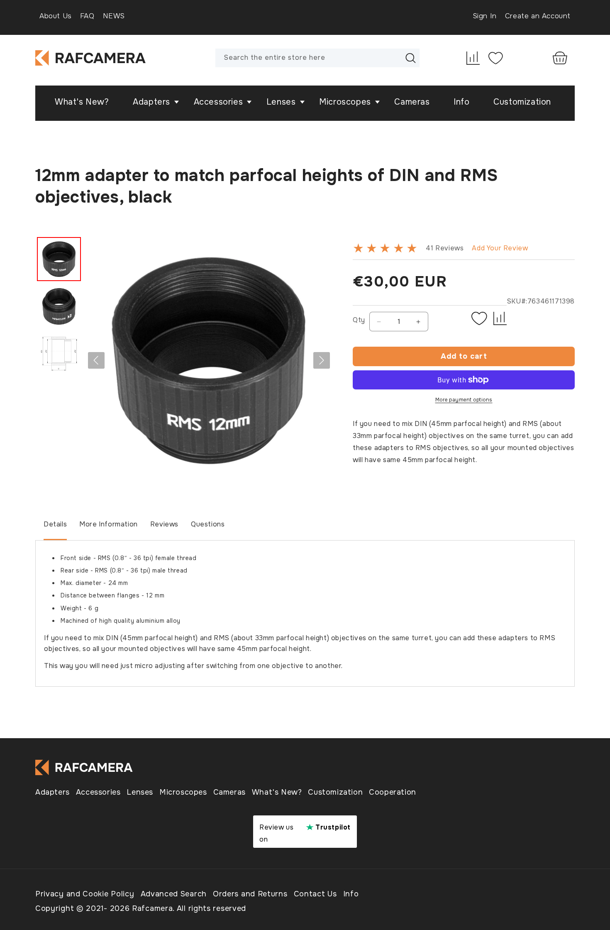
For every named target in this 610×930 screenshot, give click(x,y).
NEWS (114, 16)
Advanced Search (174, 893)
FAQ (87, 16)
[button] (153, 102)
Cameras (229, 792)
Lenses (140, 792)
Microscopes (183, 792)
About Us (55, 16)
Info (351, 893)
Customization (335, 792)
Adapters (52, 792)
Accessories (98, 792)
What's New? (277, 792)
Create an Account (538, 16)
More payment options (464, 399)
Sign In (485, 16)
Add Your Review (500, 248)
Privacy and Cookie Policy (84, 893)
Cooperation (392, 792)
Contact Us (315, 893)
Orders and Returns (250, 893)
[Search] (410, 58)
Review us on (305, 833)
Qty (359, 320)
